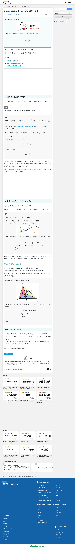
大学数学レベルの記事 (43, 498)
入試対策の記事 (41, 487)
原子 (39, 517)
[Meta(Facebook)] (51, 369)
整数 (57, 493)
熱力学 (39, 512)
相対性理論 (40, 520)
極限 (57, 495)
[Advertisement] (28, 81)
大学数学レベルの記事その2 (44, 500)
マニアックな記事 (42, 495)
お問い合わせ (6, 539)
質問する (58, 537)
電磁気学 (40, 515)
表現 (57, 510)
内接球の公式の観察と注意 (14, 66)
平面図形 (58, 487)
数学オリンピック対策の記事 (44, 493)
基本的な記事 (41, 485)
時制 (57, 515)
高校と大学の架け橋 (42, 522)
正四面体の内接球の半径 (13, 61)
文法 (57, 507)
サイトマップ (6, 536)
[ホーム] (3, 6)
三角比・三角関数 (60, 490)
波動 (39, 510)
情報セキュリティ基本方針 (9, 529)
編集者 (4, 521)
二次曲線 (58, 500)
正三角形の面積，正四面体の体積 (24, 126)
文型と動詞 (58, 512)
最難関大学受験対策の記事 (44, 490)
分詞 (57, 517)
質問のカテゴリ (59, 532)
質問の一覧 (58, 534)
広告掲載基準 (6, 531)
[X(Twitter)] (48, 369)
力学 (39, 507)
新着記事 (70, 2)
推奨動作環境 (6, 534)
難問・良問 (58, 485)
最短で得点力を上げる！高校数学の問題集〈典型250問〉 (19, 169)
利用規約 (5, 523)
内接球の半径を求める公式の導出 (15, 63)
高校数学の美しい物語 (11, 6)
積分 (57, 498)
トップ (64, 2)
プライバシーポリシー (8, 526)
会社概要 (5, 518)
